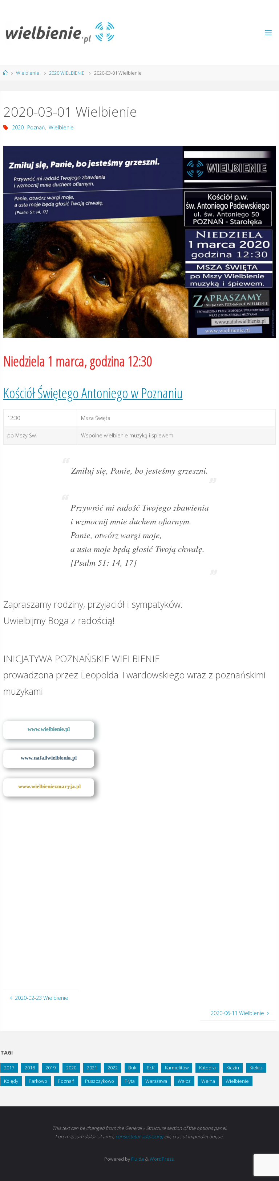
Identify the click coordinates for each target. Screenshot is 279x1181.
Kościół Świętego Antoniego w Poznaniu (93, 392)
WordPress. (162, 1159)
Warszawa (156, 1081)
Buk (132, 1067)
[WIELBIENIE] (59, 32)
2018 (30, 1067)
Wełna (208, 1081)
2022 (113, 1067)
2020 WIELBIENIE (66, 73)
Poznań (36, 127)
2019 (50, 1067)
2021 (92, 1067)
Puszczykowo (99, 1081)
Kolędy (11, 1081)
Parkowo (38, 1081)
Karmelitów (177, 1067)
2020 (18, 127)
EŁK (150, 1067)
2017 (9, 1067)
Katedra (207, 1067)
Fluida (137, 1159)
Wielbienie (27, 73)
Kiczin (232, 1067)
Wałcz (184, 1081)
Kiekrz (256, 1067)
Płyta (130, 1081)
